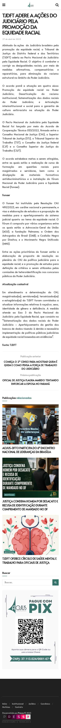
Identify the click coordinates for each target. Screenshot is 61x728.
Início (4, 703)
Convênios (45, 703)
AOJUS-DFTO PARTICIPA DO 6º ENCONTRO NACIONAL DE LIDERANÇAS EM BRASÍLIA (28, 450)
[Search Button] (55, 582)
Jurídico (32, 703)
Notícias (9, 441)
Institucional (17, 703)
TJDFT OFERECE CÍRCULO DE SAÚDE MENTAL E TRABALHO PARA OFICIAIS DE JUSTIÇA (29, 560)
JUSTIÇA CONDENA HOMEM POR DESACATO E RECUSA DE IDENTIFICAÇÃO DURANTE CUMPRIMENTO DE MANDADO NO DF (30, 505)
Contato (19, 707)
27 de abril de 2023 (11, 39)
